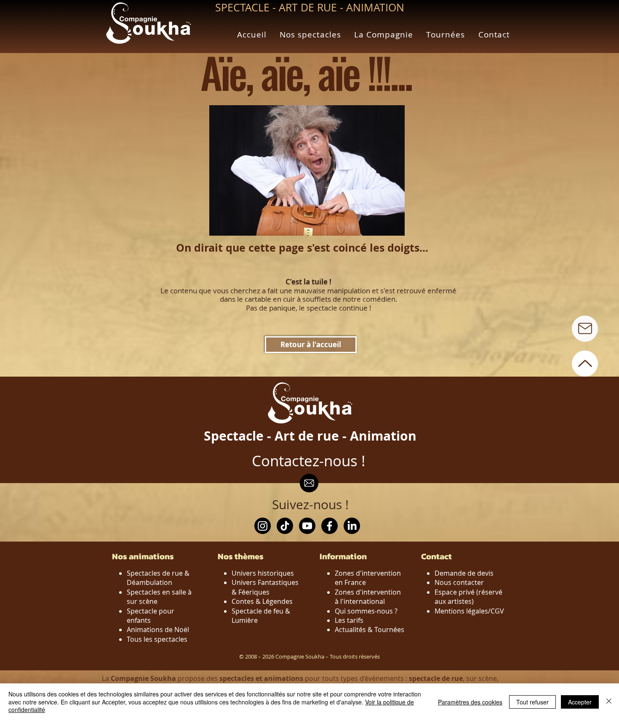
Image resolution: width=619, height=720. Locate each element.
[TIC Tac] (285, 526)
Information (343, 556)
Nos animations (143, 556)
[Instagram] (262, 526)
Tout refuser (532, 702)
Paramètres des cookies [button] (470, 702)
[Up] (585, 364)
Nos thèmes (241, 556)
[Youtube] (307, 526)
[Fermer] (609, 701)
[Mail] (585, 329)
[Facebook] (329, 526)
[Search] (507, 38)
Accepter (580, 702)
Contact (436, 556)
